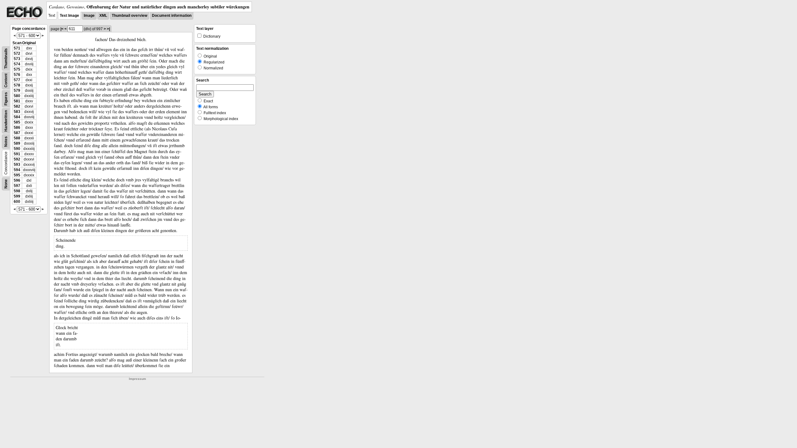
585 (17, 122)
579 (17, 90)
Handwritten (6, 121)
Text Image (69, 15)
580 (17, 96)
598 (17, 191)
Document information (171, 15)
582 (17, 106)
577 (17, 80)
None (6, 184)
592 (17, 159)
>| (108, 29)
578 (17, 85)
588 (17, 138)
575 (17, 69)
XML (103, 15)
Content (6, 80)
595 (17, 175)
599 (17, 196)
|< (62, 29)
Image (89, 15)
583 (17, 112)
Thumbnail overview (129, 15)
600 (17, 201)
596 (17, 180)
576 (17, 74)
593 (17, 164)
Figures (6, 98)
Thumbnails (6, 58)
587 (17, 133)
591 (17, 154)
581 (17, 101)
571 (17, 48)
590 (17, 149)
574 (17, 64)
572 (17, 53)
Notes (6, 141)
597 (17, 186)
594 (17, 170)
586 (17, 127)
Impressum (137, 378)
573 (17, 59)
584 (17, 117)
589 (17, 143)
